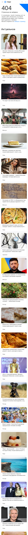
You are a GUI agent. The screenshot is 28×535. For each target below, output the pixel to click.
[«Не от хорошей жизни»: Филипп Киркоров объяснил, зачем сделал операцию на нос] (14, 369)
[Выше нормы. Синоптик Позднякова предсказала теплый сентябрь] (14, 418)
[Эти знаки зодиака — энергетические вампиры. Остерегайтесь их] (14, 170)
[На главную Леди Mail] (8, 2)
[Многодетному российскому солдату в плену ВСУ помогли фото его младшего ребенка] (14, 120)
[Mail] (5, 2)
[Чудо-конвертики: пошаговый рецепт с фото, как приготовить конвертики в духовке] (14, 70)
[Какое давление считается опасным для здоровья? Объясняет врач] (14, 244)
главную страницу (19, 21)
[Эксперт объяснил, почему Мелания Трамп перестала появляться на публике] (14, 45)
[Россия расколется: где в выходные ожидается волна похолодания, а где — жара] (14, 394)
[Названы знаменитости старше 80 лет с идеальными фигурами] (14, 518)
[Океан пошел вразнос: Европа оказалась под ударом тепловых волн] (14, 468)
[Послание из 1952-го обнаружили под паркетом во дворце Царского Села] (14, 195)
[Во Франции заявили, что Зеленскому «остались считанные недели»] (14, 269)
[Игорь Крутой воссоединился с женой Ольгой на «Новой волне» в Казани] (14, 493)
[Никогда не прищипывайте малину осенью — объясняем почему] (14, 294)
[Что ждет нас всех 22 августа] (14, 95)
